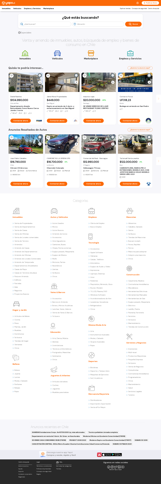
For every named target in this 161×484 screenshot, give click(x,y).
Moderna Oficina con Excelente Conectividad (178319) (104, 436)
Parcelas (17, 283)
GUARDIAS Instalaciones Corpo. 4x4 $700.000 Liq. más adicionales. (58, 432)
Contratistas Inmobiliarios (138, 284)
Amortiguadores (58, 241)
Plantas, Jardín (20, 327)
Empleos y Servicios (32, 8)
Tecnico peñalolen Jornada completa (103, 432)
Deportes (92, 361)
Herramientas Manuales (137, 295)
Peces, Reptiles (134, 244)
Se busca (18, 337)
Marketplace (48, 8)
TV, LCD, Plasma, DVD (98, 291)
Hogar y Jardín (20, 310)
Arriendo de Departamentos (25, 251)
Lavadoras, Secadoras (99, 302)
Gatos (130, 230)
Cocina (17, 320)
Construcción (133, 274)
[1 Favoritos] (85, 76)
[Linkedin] (119, 467)
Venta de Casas (20, 230)
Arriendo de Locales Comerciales (27, 259)
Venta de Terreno (21, 241)
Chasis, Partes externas (61, 248)
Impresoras (94, 270)
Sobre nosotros (23, 466)
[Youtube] (122, 467)
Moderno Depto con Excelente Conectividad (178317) (110, 440)
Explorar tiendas (125, 8)
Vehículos (17, 8)
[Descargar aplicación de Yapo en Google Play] (117, 454)
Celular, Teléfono (97, 259)
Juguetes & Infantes (60, 375)
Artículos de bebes (60, 381)
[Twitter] (115, 467)
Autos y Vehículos (59, 217)
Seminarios (56, 356)
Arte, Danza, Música (60, 338)
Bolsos (17, 370)
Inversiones (132, 349)
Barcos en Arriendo (60, 302)
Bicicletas (94, 367)
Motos (55, 227)
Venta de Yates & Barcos (62, 312)
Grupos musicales (97, 342)
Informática (94, 263)
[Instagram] (112, 467)
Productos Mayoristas (137, 356)
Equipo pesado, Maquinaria (63, 251)
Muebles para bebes (60, 392)
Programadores (134, 377)
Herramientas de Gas (136, 298)
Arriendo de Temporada (24, 262)
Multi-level (132, 352)
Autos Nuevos (58, 230)
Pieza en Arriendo (21, 276)
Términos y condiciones (44, 466)
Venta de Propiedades (23, 223)
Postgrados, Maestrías (61, 352)
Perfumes (18, 384)
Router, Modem (96, 288)
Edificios (17, 280)
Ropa (16, 391)
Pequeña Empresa (135, 359)
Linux (92, 277)
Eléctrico (131, 305)
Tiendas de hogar (21, 341)
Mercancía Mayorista (98, 394)
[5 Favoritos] (48, 76)
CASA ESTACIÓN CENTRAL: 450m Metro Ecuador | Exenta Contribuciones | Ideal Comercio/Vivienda (70, 444)
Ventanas (18, 344)
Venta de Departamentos (24, 227)
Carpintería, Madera (136, 281)
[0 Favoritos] (121, 76)
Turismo (131, 395)
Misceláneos (133, 288)
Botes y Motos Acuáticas (62, 305)
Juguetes (56, 389)
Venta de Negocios (135, 366)
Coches (55, 385)
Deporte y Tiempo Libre (99, 371)
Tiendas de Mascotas (137, 237)
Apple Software (96, 252)
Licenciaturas (57, 345)
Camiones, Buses (59, 244)
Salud (130, 388)
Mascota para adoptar (137, 251)
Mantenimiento (134, 323)
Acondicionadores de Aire (100, 298)
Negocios (18, 290)
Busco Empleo (96, 227)
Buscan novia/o (134, 241)
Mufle (54, 259)
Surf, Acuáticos (96, 378)
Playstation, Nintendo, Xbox (101, 284)
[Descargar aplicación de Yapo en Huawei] (99, 454)
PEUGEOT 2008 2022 (77, 440)
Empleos (92, 217)
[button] (40, 82)
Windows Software (97, 295)
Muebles (17, 330)
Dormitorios (19, 334)
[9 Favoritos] (12, 76)
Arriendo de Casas (21, 248)
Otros (16, 348)
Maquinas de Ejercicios (99, 374)
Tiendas (58, 469)
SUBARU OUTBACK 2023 (122, 444)
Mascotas (131, 217)
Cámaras (93, 256)
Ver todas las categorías (64, 466)
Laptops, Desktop (97, 274)
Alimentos (132, 223)
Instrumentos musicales (99, 335)
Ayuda (20, 469)
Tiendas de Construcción (138, 327)
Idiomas (55, 342)
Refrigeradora (95, 305)
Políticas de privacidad (43, 469)
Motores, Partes (58, 262)
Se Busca (56, 273)
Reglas (38, 474)
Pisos (16, 323)
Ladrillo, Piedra (134, 309)
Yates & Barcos (57, 292)
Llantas (55, 269)
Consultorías (133, 370)
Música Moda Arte (97, 325)
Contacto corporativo (25, 474)
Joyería (17, 374)
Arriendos (18, 244)
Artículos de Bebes (22, 316)
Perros (131, 248)
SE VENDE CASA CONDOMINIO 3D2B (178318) (49, 440)
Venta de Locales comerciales (26, 237)
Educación (55, 332)
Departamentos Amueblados (26, 266)
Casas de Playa (20, 269)
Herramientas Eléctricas (137, 291)
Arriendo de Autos (59, 234)
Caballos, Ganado (135, 227)
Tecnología (93, 242)
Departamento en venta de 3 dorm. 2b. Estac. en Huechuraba (56, 436)
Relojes (17, 388)
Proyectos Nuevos (21, 294)
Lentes (17, 377)
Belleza (16, 364)
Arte (92, 331)
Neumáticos (57, 266)
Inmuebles (6, 8)
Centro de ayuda (153, 8)
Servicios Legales (135, 391)
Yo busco (56, 316)
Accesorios (56, 237)
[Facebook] (108, 467)
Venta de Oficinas (21, 234)
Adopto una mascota (137, 255)
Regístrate (21, 477)
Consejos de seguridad (139, 8)
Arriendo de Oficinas (22, 255)
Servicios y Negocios (136, 342)
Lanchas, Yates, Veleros (61, 309)
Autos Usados (58, 223)
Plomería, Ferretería (136, 312)
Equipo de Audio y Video (100, 266)
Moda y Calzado (20, 381)
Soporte (20, 471)
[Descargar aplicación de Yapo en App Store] (107, 454)
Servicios (131, 316)
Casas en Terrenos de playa (25, 273)
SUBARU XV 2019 (141, 440)
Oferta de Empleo (97, 223)
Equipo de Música (59, 255)
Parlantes (94, 281)
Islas (16, 287)
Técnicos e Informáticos (62, 349)
